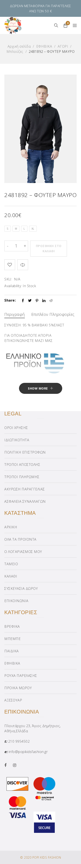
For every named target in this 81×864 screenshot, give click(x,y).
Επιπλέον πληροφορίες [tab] (53, 314)
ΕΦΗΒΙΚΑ (44, 46)
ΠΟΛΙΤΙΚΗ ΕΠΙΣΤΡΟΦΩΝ (25, 452)
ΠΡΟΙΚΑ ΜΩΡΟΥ (18, 688)
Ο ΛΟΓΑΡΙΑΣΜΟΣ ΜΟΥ (23, 551)
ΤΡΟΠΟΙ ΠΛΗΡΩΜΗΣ (22, 476)
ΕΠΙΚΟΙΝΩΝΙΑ (16, 600)
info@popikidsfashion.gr (28, 751)
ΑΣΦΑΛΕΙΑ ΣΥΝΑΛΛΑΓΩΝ (25, 501)
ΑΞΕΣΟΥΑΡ (13, 700)
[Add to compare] (22, 265)
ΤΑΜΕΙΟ (11, 564)
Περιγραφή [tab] (14, 314)
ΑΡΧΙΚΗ (10, 527)
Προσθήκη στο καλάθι (49, 248)
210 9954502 (19, 741)
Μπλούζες (14, 51)
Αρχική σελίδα (19, 46)
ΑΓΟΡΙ (63, 46)
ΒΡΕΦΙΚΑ (12, 626)
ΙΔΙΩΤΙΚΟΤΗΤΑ (16, 440)
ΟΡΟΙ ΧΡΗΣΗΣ (16, 427)
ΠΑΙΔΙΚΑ (11, 651)
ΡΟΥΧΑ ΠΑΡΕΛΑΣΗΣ (20, 675)
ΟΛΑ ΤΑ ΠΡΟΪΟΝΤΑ (20, 539)
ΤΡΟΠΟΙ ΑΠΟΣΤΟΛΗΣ (22, 464)
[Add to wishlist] (10, 265)
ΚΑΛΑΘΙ (10, 576)
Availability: (13, 285)
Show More (38, 388)
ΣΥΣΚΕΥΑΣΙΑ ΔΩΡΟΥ (21, 588)
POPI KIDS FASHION (46, 857)
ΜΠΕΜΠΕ (12, 638)
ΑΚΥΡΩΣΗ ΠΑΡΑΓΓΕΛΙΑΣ (24, 489)
